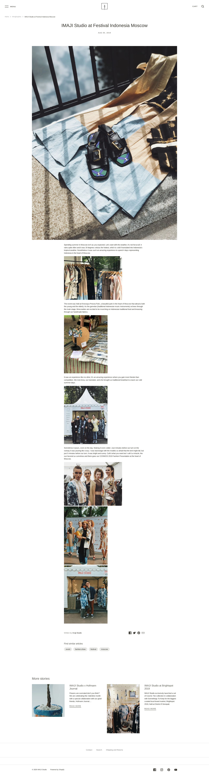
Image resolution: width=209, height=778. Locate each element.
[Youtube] (175, 770)
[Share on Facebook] (130, 633)
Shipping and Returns (114, 750)
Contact (89, 750)
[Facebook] (154, 770)
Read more (75, 706)
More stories (41, 678)
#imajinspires (16, 17)
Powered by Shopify (57, 769)
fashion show (80, 649)
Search (99, 750)
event (68, 649)
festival (93, 649)
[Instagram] (161, 770)
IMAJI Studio (42, 769)
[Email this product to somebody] (143, 633)
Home (7, 17)
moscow (104, 649)
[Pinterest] (168, 770)
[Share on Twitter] (134, 633)
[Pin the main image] (138, 633)
